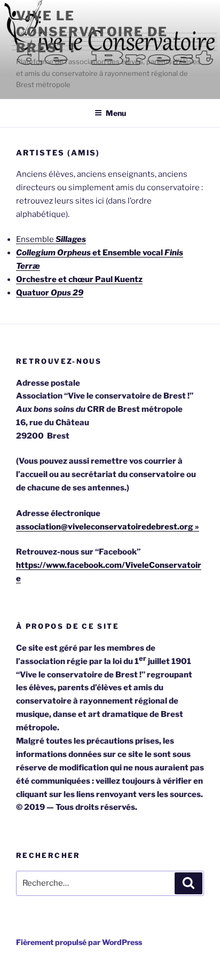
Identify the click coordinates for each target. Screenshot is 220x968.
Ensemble (51, 239)
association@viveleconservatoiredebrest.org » (107, 527)
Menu (116, 113)
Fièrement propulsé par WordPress (79, 942)
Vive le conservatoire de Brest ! (92, 32)
